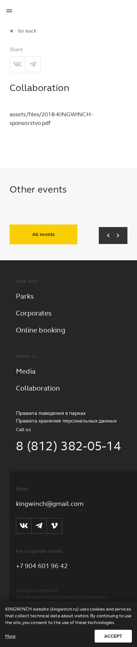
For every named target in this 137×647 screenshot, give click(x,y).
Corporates (34, 313)
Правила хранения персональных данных (66, 420)
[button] (106, 235)
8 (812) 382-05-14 (68, 446)
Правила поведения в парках (51, 413)
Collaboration (38, 388)
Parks (25, 296)
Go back (27, 31)
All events (43, 234)
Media (26, 371)
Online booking (40, 330)
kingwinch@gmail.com (49, 503)
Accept (113, 636)
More (10, 636)
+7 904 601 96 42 (42, 566)
